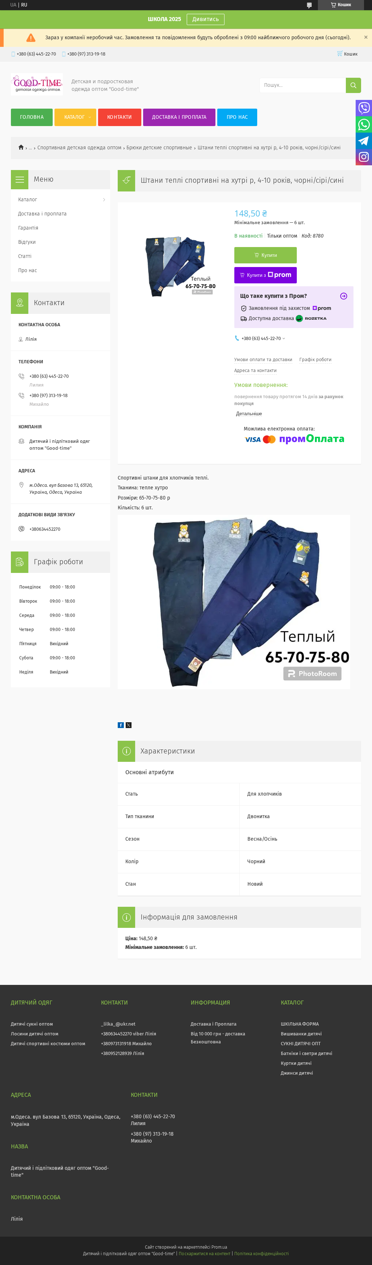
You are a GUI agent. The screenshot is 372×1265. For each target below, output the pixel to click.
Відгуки (27, 242)
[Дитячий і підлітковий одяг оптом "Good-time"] (37, 94)
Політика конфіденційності (261, 1254)
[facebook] (121, 726)
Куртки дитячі (296, 1063)
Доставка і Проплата (213, 1024)
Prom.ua (219, 1247)
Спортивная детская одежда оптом (79, 147)
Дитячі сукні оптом (32, 1024)
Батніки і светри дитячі (306, 1053)
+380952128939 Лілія (122, 1053)
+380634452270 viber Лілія (128, 1034)
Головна (32, 117)
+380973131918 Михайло (126, 1044)
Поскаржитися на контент (204, 1254)
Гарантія (28, 228)
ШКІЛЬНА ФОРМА (300, 1024)
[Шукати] (353, 85)
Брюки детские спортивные (159, 147)
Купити (269, 255)
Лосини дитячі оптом (34, 1034)
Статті (25, 256)
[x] (129, 726)
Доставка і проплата (179, 117)
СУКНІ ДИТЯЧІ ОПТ (301, 1044)
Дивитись (206, 19)
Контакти (119, 117)
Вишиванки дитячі (301, 1034)
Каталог (74, 117)
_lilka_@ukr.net (118, 1024)
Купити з (256, 275)
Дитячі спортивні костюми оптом (48, 1044)
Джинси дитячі (297, 1073)
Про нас (237, 117)
